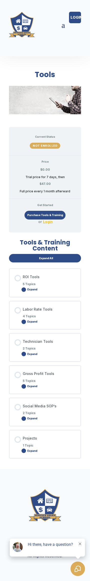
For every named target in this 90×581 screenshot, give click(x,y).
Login (76, 17)
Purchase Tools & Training (45, 215)
